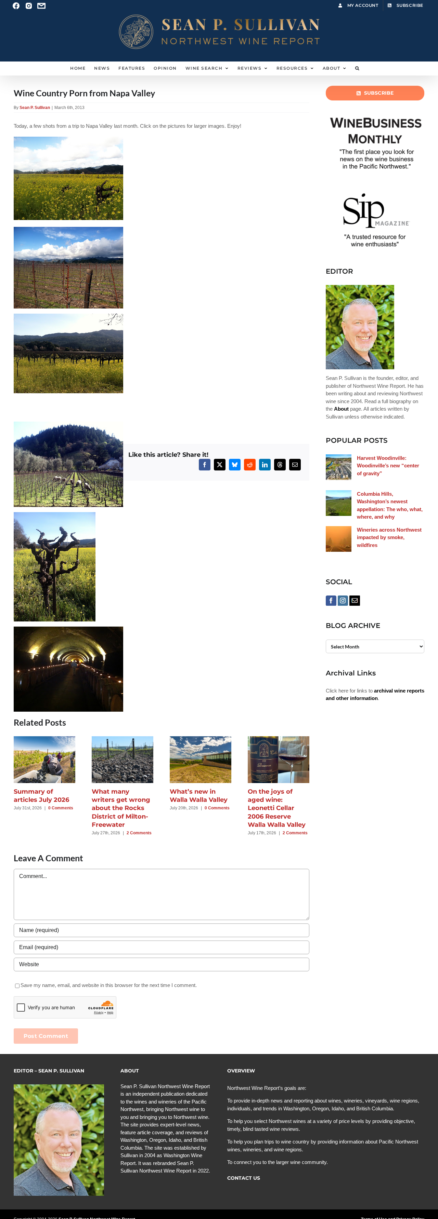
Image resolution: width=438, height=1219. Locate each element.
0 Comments (60, 808)
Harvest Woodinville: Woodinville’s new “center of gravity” (388, 465)
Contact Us (243, 1178)
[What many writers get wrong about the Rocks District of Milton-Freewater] (122, 739)
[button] (357, 68)
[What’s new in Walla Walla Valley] (200, 739)
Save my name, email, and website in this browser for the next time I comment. (109, 985)
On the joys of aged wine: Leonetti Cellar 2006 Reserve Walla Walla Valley (277, 808)
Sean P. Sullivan (35, 107)
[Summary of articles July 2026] (44, 739)
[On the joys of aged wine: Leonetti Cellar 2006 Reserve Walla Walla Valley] (278, 739)
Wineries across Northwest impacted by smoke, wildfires (389, 537)
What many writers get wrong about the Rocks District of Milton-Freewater (121, 808)
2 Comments (139, 833)
